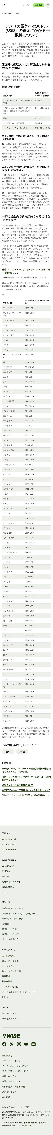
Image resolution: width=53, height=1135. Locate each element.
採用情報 (6, 976)
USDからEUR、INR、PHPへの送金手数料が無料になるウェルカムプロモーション (26, 770)
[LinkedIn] (33, 1044)
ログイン (25, 5)
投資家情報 (7, 981)
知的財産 (6, 1097)
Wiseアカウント (9, 866)
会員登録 (38, 5)
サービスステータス (11, 1018)
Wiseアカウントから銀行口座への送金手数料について (26, 797)
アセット (6, 892)
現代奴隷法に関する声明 (13, 1086)
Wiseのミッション (10, 987)
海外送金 (6, 871)
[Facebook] (4, 1044)
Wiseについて (8, 956)
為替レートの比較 (10, 934)
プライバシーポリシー (12, 1061)
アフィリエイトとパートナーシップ (18, 992)
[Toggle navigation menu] (47, 5)
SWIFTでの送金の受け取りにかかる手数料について (26, 790)
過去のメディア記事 (11, 971)
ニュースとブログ (10, 961)
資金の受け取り (9, 887)
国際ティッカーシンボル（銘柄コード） (20, 913)
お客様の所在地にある (33, 1122)
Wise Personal (9, 839)
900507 (11, 1118)
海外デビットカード (11, 881)
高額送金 (6, 876)
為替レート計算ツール (12, 908)
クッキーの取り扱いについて (15, 1066)
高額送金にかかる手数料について (17, 785)
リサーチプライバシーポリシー (16, 1071)
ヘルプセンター (9, 1013)
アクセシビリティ (10, 1091)
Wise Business (9, 844)
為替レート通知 (9, 929)
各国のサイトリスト (11, 1081)
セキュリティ (8, 966)
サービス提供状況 (10, 939)
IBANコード (7, 924)
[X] (11, 1044)
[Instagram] (19, 1044)
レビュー (6, 997)
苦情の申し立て (9, 1076)
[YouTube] (26, 1044)
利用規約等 (7, 1055)
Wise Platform (9, 849)
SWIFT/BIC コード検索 (12, 918)
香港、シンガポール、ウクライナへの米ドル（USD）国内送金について (27, 778)
